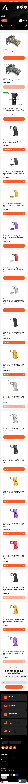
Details (10, 715)
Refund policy (4, 768)
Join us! (10, 706)
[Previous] (3, 1)
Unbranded (5, 49)
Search (3, 759)
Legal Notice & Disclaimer (7, 770)
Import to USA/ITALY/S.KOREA (8, 757)
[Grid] (20, 20)
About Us (3, 761)
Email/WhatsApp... (13, 731)
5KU (3, 107)
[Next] (25, 1)
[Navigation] (25, 7)
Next (17, 667)
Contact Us (4, 763)
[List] (25, 20)
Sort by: (4, 25)
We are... (11, 698)
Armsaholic (7, 777)
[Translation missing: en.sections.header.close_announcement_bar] (27, 1)
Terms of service (5, 766)
